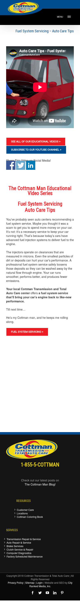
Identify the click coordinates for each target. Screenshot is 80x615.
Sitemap (29, 582)
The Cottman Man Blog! (40, 484)
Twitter (20, 165)
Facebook (10, 165)
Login (39, 582)
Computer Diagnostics (19, 553)
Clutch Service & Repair (20, 549)
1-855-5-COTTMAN (40, 465)
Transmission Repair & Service (24, 539)
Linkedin (30, 165)
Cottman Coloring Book (30, 516)
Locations (22, 513)
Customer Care (25, 509)
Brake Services (15, 546)
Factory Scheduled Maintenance (25, 556)
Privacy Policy (15, 582)
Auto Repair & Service (19, 542)
